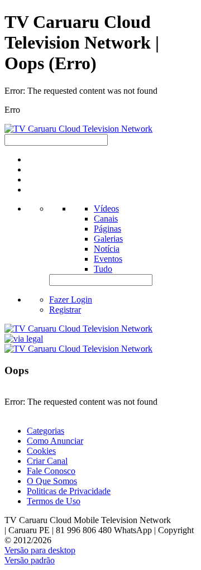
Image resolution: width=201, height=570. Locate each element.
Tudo (103, 269)
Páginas (107, 228)
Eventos (108, 259)
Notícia (106, 248)
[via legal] (23, 338)
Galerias (108, 238)
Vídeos (106, 208)
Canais (106, 218)
